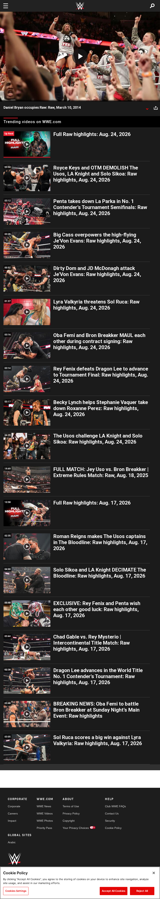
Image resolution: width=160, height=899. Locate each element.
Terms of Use (71, 806)
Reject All (142, 890)
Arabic (12, 842)
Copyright (69, 820)
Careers (13, 813)
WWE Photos (45, 820)
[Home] (80, 6)
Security (110, 820)
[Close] (153, 873)
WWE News (44, 806)
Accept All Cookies (113, 890)
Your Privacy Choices (76, 827)
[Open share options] (155, 107)
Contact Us (112, 813)
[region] (80, 883)
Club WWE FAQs (115, 806)
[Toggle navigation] (5, 6)
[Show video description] (147, 107)
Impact (12, 820)
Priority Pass (44, 827)
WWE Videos (45, 813)
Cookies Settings (15, 890)
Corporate (14, 806)
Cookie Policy (113, 827)
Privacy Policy (71, 813)
